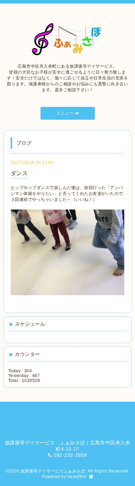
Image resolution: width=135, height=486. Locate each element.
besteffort (77, 476)
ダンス (19, 173)
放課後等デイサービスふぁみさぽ (53, 471)
